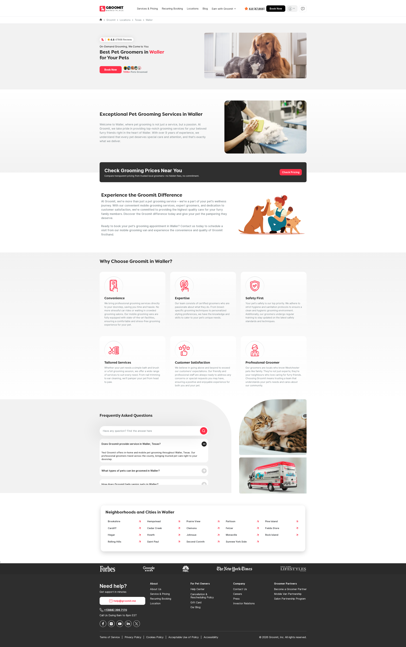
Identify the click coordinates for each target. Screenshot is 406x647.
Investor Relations (244, 603)
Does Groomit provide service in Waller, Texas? (131, 443)
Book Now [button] (110, 69)
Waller (149, 19)
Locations (193, 8)
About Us (155, 589)
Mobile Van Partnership (287, 594)
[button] (292, 8)
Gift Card (196, 602)
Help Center (197, 589)
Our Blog (195, 607)
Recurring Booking (172, 8)
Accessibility (211, 637)
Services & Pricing (147, 8)
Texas (138, 19)
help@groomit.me (125, 600)
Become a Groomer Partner (290, 589)
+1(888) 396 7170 (115, 609)
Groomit (110, 19)
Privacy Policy (133, 637)
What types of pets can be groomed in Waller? (131, 470)
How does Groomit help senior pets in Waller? (130, 484)
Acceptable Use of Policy (183, 637)
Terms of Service (110, 637)
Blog (205, 8)
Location (155, 603)
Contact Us (240, 589)
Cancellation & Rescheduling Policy (202, 596)
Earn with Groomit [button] (222, 8)
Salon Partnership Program (290, 598)
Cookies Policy (155, 637)
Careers (237, 594)
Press (236, 598)
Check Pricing (290, 172)
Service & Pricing (160, 594)
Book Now (276, 8)
